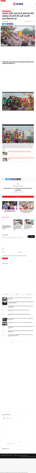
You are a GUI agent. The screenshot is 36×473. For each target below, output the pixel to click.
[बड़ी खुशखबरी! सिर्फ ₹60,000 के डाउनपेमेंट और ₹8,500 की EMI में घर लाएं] (4, 315)
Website (20, 252)
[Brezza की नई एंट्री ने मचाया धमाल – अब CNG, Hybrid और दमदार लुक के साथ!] (4, 323)
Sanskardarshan (16, 455)
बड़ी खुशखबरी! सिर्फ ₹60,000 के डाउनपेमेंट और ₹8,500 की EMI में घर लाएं (19, 314)
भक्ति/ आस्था (6, 9)
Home (4, 9)
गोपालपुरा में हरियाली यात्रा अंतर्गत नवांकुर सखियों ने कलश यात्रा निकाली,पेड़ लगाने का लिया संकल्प (19, 151)
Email (3, 252)
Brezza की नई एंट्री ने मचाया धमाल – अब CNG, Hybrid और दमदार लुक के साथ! (20, 322)
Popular (6, 294)
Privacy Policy (33, 456)
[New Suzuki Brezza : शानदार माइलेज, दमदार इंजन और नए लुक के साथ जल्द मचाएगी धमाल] (4, 299)
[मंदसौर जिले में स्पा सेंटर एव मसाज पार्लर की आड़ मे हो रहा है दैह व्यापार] (4, 311)
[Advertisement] (18, 54)
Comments (29, 294)
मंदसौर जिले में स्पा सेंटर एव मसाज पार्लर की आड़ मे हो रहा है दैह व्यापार (18, 310)
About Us (25, 456)
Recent (17, 294)
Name (3, 248)
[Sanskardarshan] (18, 4)
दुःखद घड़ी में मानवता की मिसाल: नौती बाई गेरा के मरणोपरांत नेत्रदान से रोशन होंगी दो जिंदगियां (28, 227)
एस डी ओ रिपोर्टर (5, 21)
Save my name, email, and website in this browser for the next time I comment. (15, 255)
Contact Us (29, 456)
